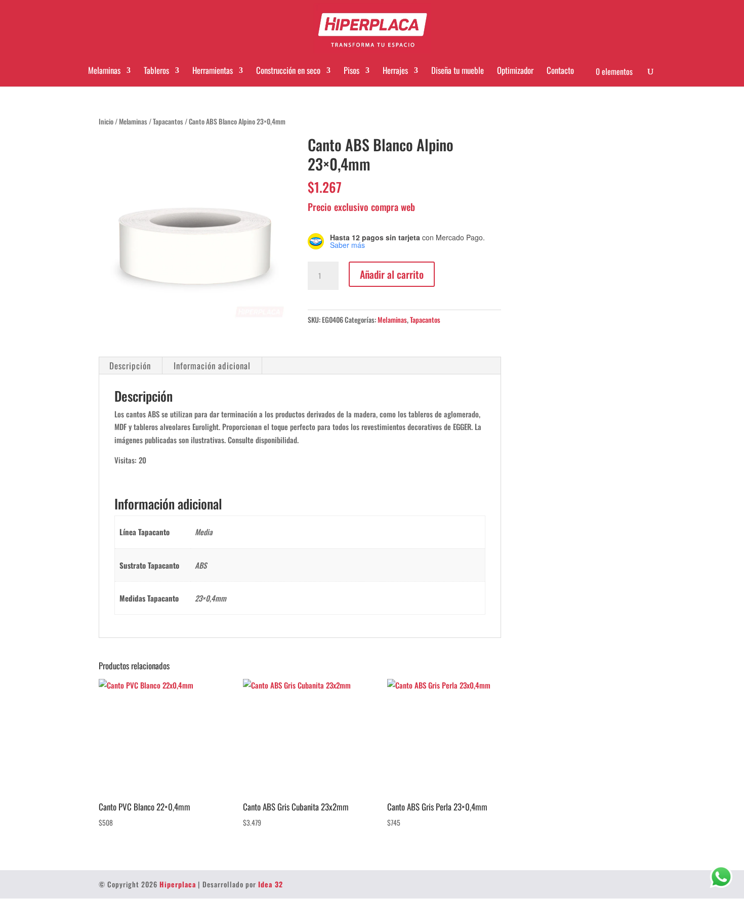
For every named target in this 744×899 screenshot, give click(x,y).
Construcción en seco (288, 70)
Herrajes (395, 70)
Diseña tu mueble (457, 70)
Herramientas (212, 70)
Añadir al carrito (392, 274)
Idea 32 (270, 884)
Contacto (560, 70)
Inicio (106, 121)
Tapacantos (168, 121)
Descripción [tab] (130, 365)
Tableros (156, 70)
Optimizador (515, 70)
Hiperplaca (177, 884)
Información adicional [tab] (212, 365)
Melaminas (104, 70)
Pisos (351, 70)
